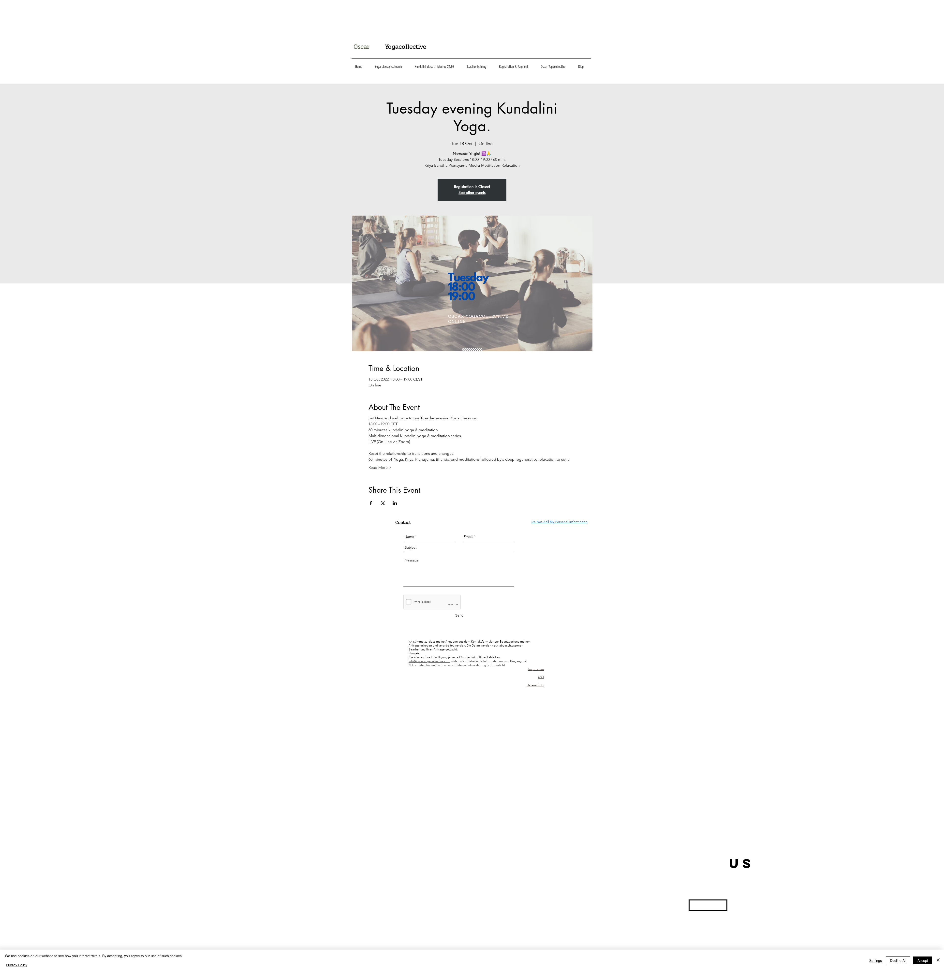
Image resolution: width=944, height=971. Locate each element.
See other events (472, 192)
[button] (708, 905)
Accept (922, 960)
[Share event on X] (383, 503)
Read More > (380, 467)
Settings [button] (875, 960)
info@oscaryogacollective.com (429, 661)
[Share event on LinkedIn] (395, 503)
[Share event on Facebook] (371, 503)
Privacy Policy (16, 964)
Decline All (898, 960)
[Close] (938, 960)
